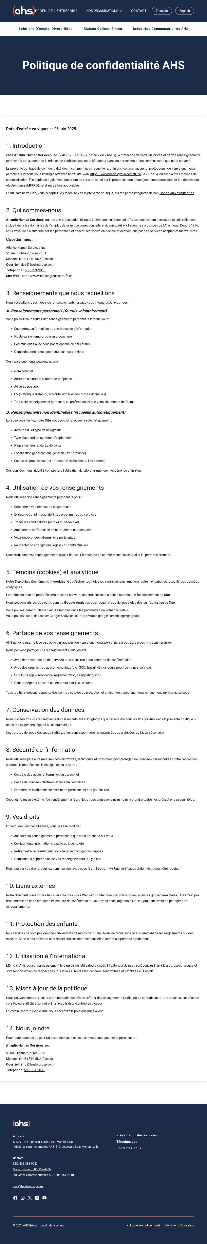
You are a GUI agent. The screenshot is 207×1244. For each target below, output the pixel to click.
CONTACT (139, 11)
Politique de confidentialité (144, 1225)
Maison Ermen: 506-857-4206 (32, 1169)
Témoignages (126, 1142)
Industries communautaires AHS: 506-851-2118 (43, 1175)
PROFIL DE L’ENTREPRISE (56, 11)
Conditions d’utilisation (179, 1225)
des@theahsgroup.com (37, 264)
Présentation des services (136, 1135)
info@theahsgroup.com (37, 1064)
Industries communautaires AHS (160, 29)
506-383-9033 (35, 270)
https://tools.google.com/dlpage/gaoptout (110, 616)
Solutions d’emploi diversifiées (46, 29)
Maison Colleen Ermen (103, 29)
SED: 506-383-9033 (25, 1163)
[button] (104, 11)
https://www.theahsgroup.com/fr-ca (115, 174)
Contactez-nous (128, 1148)
